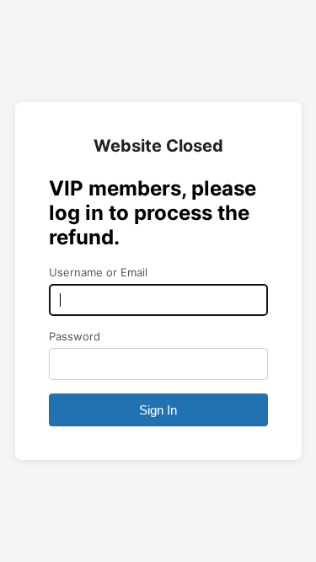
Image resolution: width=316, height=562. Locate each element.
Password (74, 336)
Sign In (158, 410)
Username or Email (98, 272)
